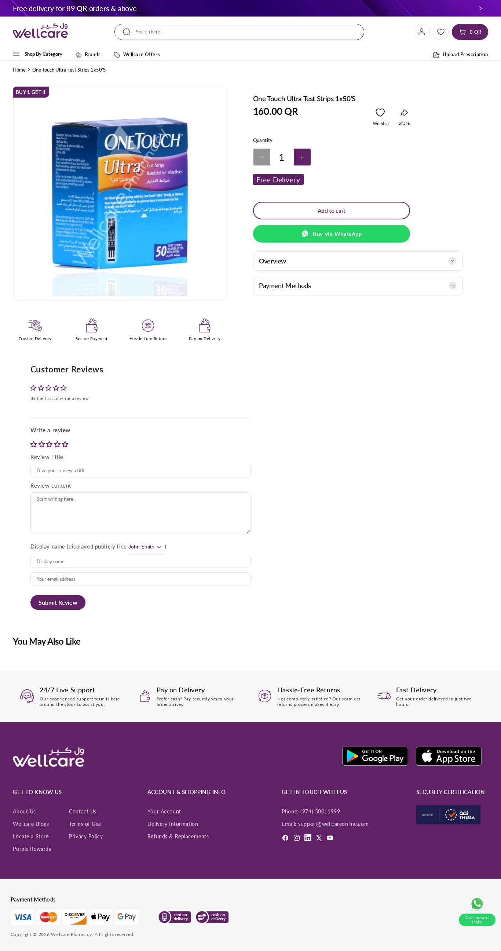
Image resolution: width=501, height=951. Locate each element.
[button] (480, 8)
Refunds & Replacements (178, 836)
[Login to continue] (380, 114)
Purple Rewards (32, 849)
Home (19, 70)
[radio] (34, 444)
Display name (47, 546)
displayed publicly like (98, 546)
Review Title (46, 456)
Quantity (263, 140)
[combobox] (239, 32)
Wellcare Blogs (31, 824)
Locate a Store (30, 836)
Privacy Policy (86, 836)
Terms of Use (85, 824)
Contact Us (82, 812)
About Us (24, 812)
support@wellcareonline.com (333, 824)
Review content (50, 485)
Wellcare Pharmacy (71, 934)
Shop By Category (43, 54)
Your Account (164, 812)
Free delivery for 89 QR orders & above (74, 8)
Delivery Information (172, 824)
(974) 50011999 (320, 812)
